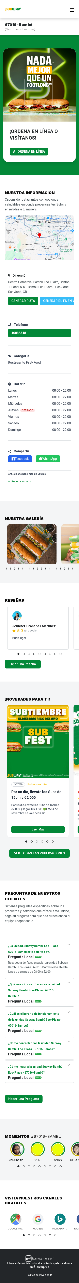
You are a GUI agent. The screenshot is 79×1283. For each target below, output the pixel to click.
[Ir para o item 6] (45, 654)
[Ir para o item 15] (60, 569)
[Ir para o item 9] (37, 569)
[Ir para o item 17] (68, 569)
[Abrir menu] (71, 9)
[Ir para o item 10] (41, 569)
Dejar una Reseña (23, 664)
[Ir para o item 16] (64, 569)
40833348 (18, 333)
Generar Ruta (23, 301)
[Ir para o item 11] (45, 569)
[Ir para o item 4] (18, 569)
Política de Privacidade (39, 1275)
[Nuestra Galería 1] (32, 544)
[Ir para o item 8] (33, 569)
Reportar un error (21, 481)
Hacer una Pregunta (23, 1099)
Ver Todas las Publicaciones (39, 853)
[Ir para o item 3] (14, 569)
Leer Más (38, 829)
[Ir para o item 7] (50, 654)
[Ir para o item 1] (6, 569)
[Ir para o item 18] (72, 569)
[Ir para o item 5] (39, 654)
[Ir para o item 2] (10, 569)
